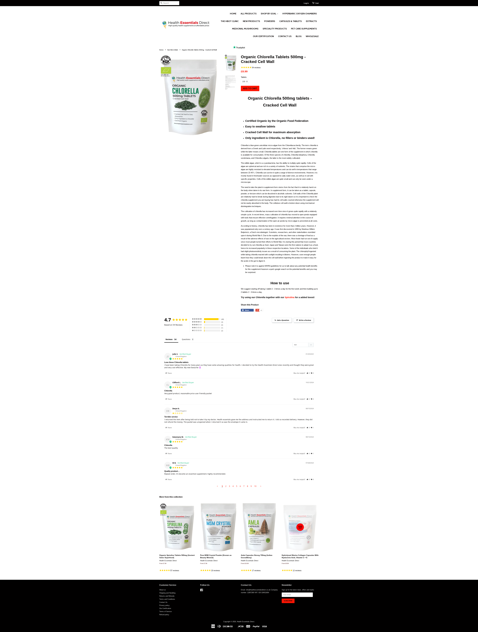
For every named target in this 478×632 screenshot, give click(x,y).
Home (233, 13)
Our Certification (263, 36)
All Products (249, 13)
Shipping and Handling (167, 593)
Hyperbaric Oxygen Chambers (299, 13)
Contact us (285, 36)
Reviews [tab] (169, 339)
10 (255, 486)
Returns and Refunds (167, 596)
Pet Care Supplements (304, 28)
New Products (251, 21)
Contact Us (163, 602)
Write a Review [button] (305, 320)
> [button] (260, 486)
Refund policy (164, 615)
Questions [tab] (186, 339)
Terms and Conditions (167, 599)
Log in (306, 3)
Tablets (244, 77)
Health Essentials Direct (245, 622)
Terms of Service (165, 611)
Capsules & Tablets (290, 21)
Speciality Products (275, 28)
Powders (269, 21)
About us (162, 590)
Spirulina (289, 297)
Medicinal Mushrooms (245, 28)
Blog (298, 36)
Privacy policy (164, 605)
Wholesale (312, 36)
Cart (317, 3)
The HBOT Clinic (230, 21)
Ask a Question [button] (283, 320)
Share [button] (169, 373)
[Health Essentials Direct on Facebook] (201, 590)
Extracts (311, 21)
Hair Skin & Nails (172, 50)
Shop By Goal (269, 13)
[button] (308, 373)
